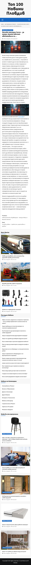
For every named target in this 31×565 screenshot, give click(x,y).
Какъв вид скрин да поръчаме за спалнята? (14, 370)
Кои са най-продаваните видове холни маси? (14, 376)
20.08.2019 (15, 38)
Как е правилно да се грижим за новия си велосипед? (13, 366)
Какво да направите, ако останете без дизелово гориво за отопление (13, 256)
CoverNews (22, 560)
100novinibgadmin (7, 38)
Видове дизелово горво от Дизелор (12, 283)
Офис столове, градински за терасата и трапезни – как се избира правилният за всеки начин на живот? (15, 321)
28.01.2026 (14, 442)
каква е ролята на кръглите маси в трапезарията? (15, 363)
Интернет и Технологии (8, 397)
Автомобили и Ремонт (7, 30)
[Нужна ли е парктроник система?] (15, 298)
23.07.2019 (14, 311)
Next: (13, 224)
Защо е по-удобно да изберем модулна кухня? (14, 338)
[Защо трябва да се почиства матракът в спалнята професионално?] (15, 456)
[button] (2, 20)
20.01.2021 (14, 259)
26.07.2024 (14, 526)
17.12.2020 (14, 285)
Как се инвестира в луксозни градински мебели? (15, 341)
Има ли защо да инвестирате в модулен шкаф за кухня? (15, 345)
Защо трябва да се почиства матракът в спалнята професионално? (13, 327)
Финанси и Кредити (7, 409)
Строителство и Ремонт (8, 403)
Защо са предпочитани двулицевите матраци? (14, 335)
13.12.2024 (14, 471)
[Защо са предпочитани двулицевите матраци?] (15, 513)
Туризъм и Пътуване (7, 406)
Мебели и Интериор (7, 400)
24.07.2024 (14, 553)
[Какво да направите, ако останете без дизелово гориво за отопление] (15, 244)
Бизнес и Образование (8, 389)
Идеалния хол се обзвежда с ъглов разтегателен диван (15, 349)
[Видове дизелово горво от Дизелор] (15, 272)
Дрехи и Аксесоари (7, 391)
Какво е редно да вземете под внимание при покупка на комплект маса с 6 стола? (14, 359)
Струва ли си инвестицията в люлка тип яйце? (14, 373)
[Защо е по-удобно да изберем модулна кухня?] (15, 540)
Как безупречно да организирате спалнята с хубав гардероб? (14, 331)
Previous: (14, 217)
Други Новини (6, 394)
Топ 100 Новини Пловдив (15, 8)
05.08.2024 (14, 499)
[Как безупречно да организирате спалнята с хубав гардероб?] (15, 484)
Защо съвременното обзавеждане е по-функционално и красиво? (13, 354)
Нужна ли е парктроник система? (11, 309)
